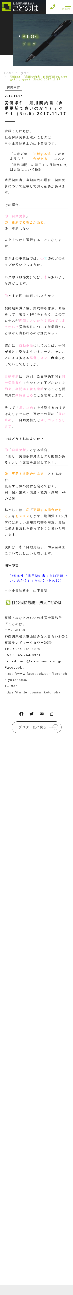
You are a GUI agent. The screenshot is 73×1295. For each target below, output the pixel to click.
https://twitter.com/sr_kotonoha (33, 692)
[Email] (42, 714)
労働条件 (13, 87)
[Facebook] (21, 714)
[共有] (52, 714)
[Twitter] (31, 714)
